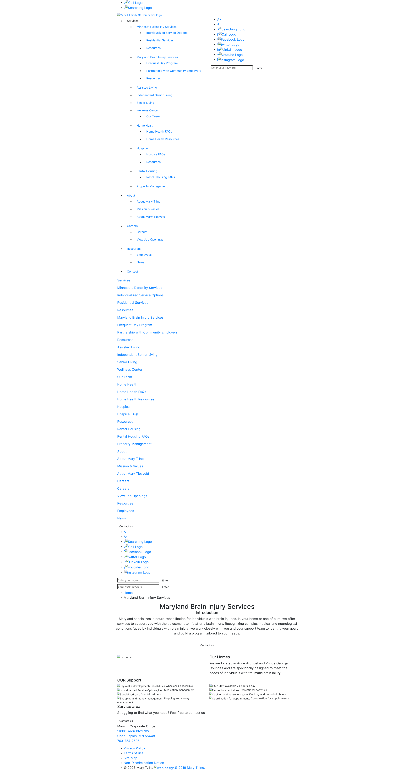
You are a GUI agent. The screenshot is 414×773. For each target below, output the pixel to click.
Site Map (130, 758)
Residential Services (160, 40)
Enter (259, 68)
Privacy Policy (134, 748)
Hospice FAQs (155, 154)
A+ (219, 19)
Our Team (153, 116)
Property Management (152, 186)
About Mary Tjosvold (151, 216)
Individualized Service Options (166, 32)
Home (128, 593)
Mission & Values (148, 209)
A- (219, 24)
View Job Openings (150, 239)
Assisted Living (147, 87)
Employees (144, 254)
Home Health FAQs (159, 131)
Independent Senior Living (155, 95)
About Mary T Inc (148, 201)
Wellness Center (148, 110)
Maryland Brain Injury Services (157, 57)
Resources (153, 48)
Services (123, 280)
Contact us (126, 526)
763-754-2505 (128, 741)
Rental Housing (147, 171)
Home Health (145, 125)
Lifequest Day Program (162, 63)
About (131, 195)
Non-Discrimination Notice (144, 763)
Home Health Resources (162, 139)
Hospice (142, 148)
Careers (132, 226)
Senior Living (145, 102)
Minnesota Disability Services (156, 26)
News (140, 262)
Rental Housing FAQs (160, 177)
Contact (132, 271)
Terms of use (133, 753)
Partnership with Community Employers (173, 70)
